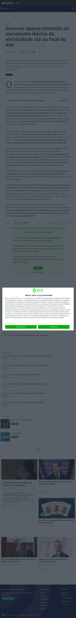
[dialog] (38, 309)
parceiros (21, 298)
